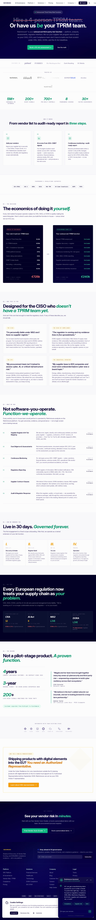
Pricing (50, 3)
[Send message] (89, 911)
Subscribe (88, 857)
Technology (30, 878)
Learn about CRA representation (22, 785)
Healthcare (29, 875)
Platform (30, 3)
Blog (51, 875)
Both (87, 904)
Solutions (41, 3)
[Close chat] (91, 880)
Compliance (67, 904)
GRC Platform (7, 872)
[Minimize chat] (87, 880)
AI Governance (20, 3)
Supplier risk (78, 904)
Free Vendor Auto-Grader (33, 831)
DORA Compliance (32, 881)
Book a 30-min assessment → (40, 47)
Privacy (75, 875)
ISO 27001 (29, 884)
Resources (59, 3)
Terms (75, 872)
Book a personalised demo (60, 831)
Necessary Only (24, 913)
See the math (61, 47)
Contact (52, 884)
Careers (52, 881)
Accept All (14, 913)
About (51, 872)
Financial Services (31, 872)
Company (71, 3)
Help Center (53, 887)
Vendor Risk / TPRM (9, 878)
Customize (39, 913)
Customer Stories (55, 878)
